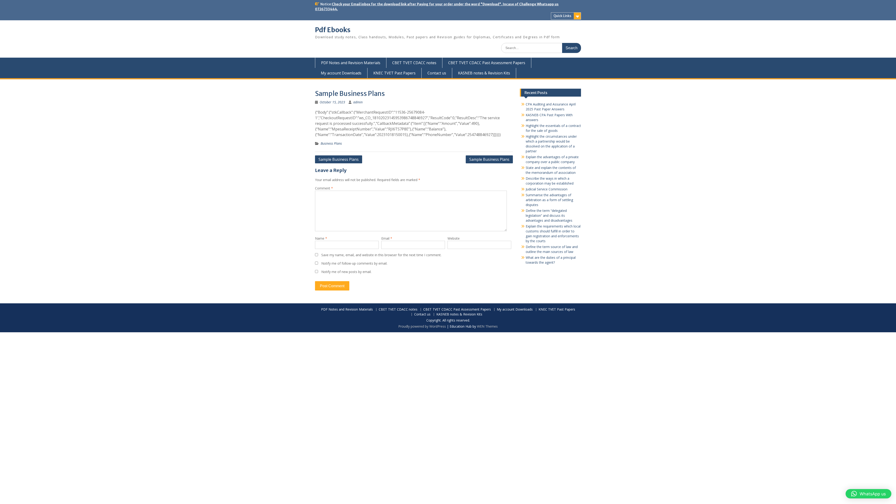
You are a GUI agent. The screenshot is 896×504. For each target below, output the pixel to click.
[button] (868, 493)
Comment (324, 188)
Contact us (436, 73)
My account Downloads (341, 73)
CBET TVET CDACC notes (414, 62)
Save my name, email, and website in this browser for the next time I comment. (381, 255)
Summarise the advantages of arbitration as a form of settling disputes (549, 200)
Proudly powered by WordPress (422, 326)
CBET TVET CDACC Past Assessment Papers (486, 62)
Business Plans (331, 143)
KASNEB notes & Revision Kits (484, 73)
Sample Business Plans (338, 159)
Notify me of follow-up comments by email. (354, 263)
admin (358, 102)
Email (386, 238)
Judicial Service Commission (546, 189)
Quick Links (562, 16)
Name (321, 238)
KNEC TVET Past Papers (394, 73)
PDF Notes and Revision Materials (350, 62)
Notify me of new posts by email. (346, 272)
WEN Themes (487, 326)
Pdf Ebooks (332, 30)
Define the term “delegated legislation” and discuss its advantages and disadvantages (549, 215)
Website (454, 238)
